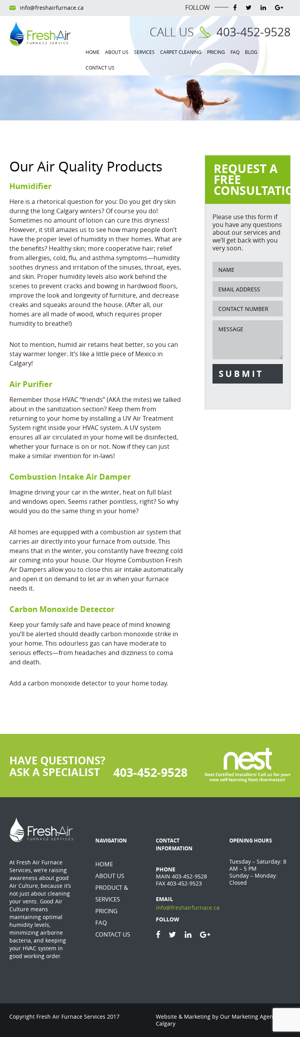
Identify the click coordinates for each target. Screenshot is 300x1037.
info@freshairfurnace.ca (52, 8)
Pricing (216, 52)
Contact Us (100, 67)
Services (144, 52)
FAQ (234, 52)
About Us (117, 52)
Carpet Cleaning (181, 52)
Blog (251, 52)
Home (93, 52)
